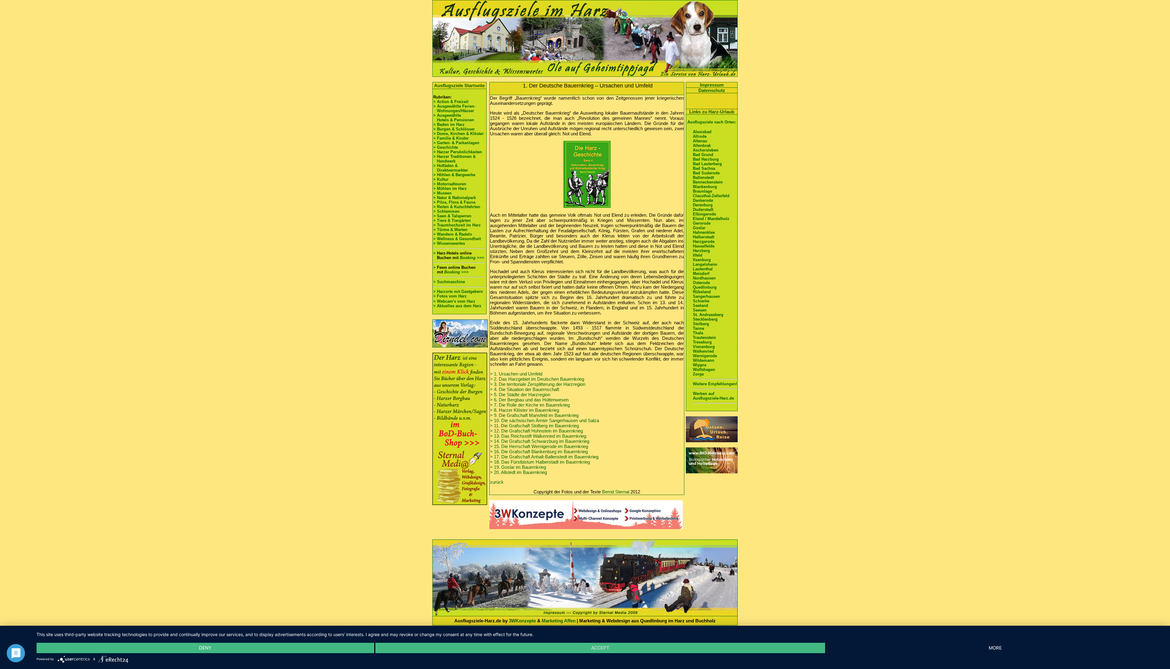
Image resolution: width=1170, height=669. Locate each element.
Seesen (700, 310)
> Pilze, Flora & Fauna (454, 202)
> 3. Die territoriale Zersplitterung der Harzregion (537, 384)
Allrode (700, 136)
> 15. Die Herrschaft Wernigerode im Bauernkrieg (539, 446)
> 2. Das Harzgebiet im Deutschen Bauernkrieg (537, 379)
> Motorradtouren (449, 184)
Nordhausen (704, 278)
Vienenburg (704, 346)
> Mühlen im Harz (450, 188)
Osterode (701, 282)
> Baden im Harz (449, 124)
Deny (205, 648)
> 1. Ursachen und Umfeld (516, 373)
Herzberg (701, 250)
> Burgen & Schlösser (454, 129)
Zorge (698, 374)
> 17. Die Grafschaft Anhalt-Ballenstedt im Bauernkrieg (544, 456)
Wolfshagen (704, 369)
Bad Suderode (706, 173)
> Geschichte (445, 147)
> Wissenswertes (449, 243)
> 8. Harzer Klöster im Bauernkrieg (524, 410)
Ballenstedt (703, 177)
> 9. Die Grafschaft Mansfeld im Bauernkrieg (534, 415)
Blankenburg (705, 186)
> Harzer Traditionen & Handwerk (454, 158)
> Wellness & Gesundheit (457, 239)
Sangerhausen (706, 296)
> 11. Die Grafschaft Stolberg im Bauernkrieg (534, 425)
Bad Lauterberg (707, 164)
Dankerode (703, 200)
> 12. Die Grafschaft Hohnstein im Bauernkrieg (536, 430)
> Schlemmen (446, 211)
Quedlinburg (705, 287)
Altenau (700, 141)
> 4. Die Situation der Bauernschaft (524, 389)
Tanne (698, 328)
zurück (497, 482)
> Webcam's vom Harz (454, 301)
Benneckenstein (708, 182)
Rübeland (702, 292)
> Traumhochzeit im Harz (457, 225)
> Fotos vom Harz (450, 296)
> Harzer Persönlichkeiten (457, 152)
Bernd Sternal (615, 491)
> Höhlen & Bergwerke (454, 175)
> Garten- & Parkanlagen (456, 143)
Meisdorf (701, 273)
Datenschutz (711, 90)
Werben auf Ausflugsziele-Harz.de (713, 395)
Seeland (700, 305)
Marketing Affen (559, 620)
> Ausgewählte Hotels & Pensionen (453, 117)
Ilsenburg (702, 260)
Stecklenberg (705, 319)
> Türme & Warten (450, 229)
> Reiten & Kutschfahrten (456, 207)
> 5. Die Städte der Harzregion (520, 394)
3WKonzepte (522, 620)
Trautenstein (704, 337)
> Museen (442, 193)
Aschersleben (705, 150)
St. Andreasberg (708, 314)
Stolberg (701, 324)
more (995, 648)
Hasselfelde (703, 246)
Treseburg (702, 342)
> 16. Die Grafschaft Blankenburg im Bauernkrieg (539, 451)
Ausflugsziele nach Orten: (711, 122)
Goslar (699, 228)
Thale (698, 333)
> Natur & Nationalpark (454, 197)
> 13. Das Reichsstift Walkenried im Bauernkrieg (538, 436)
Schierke (701, 301)
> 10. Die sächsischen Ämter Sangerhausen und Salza (544, 420)
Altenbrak (702, 145)
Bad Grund (703, 154)
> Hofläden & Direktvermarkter (450, 168)
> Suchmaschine (449, 281)
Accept (600, 648)
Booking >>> (472, 257)
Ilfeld (697, 255)
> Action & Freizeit (450, 101)
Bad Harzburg (706, 159)
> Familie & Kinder (451, 138)
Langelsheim (705, 264)
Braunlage (702, 191)
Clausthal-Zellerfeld (711, 196)
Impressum (712, 84)
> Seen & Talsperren (452, 216)
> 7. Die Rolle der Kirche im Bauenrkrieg (530, 404)
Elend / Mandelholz (711, 218)
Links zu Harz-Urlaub (711, 111)
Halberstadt (703, 237)
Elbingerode (704, 214)
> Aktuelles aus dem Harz (457, 306)
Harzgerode (703, 241)
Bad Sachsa (704, 168)
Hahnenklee (704, 232)
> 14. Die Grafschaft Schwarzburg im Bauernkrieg (539, 441)
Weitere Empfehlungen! (715, 384)
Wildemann (703, 360)
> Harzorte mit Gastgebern (458, 291)
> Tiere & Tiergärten (452, 220)
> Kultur (440, 179)
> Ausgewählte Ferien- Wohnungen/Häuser (455, 108)
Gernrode (702, 223)
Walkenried (703, 351)
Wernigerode (705, 356)
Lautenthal (703, 269)
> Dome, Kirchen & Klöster (458, 133)
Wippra (699, 365)
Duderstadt (703, 209)
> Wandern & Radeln (452, 234)
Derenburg (703, 205)
